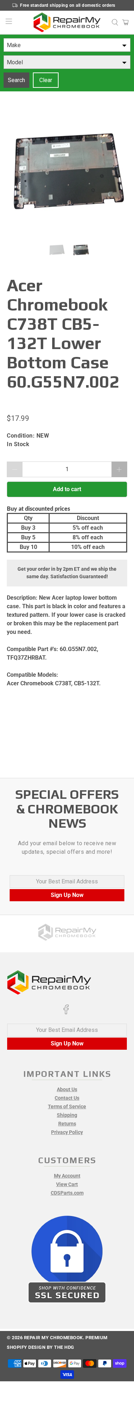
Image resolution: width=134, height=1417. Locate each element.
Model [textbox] (15, 62)
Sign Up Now (67, 895)
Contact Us (67, 1098)
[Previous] (18, 174)
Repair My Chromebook (53, 1337)
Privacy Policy (67, 1132)
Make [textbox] (14, 45)
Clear (45, 80)
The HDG (64, 1347)
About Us (67, 1089)
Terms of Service (67, 1106)
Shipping (67, 1115)
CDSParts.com (67, 1193)
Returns (67, 1123)
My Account (67, 1176)
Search (16, 80)
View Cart (67, 1184)
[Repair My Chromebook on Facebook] (66, 1012)
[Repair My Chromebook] (67, 22)
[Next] (116, 174)
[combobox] (67, 45)
